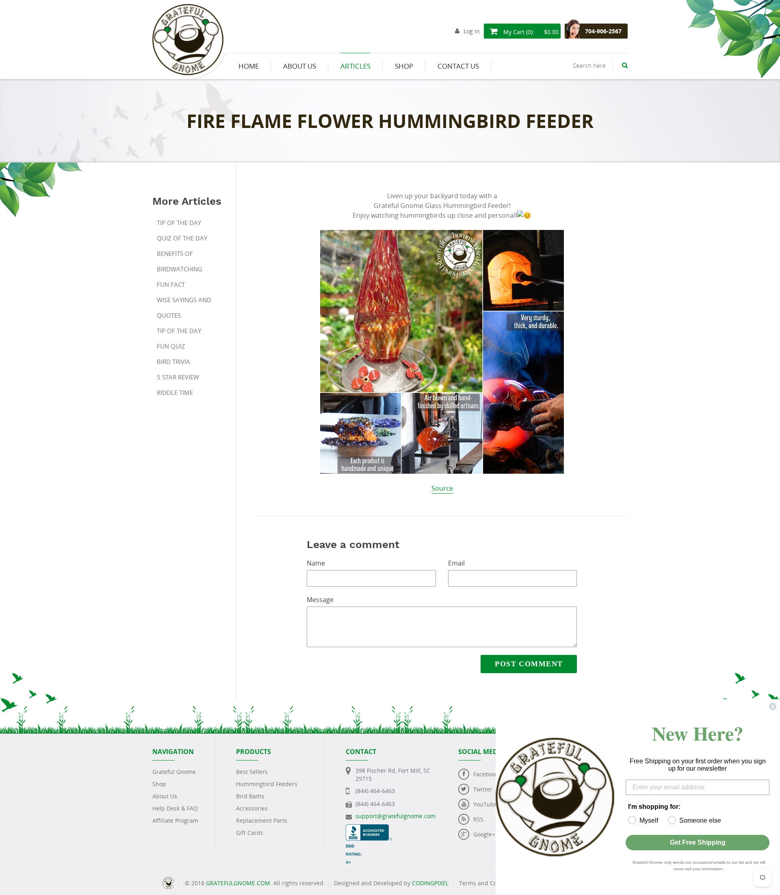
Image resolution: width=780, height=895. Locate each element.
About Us (164, 796)
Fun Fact (171, 284)
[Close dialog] (773, 706)
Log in (472, 31)
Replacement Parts (261, 820)
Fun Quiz (171, 346)
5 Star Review (178, 377)
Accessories (252, 808)
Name (316, 563)
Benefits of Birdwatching (179, 261)
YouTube (485, 804)
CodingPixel (430, 883)
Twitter (482, 789)
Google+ (484, 834)
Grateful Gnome (174, 772)
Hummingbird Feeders (266, 784)
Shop (159, 784)
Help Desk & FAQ (175, 808)
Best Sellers (252, 772)
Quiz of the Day (182, 238)
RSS (478, 819)
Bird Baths (250, 796)
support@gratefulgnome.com (395, 816)
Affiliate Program (175, 820)
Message (320, 599)
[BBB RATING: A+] (369, 828)
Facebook (485, 774)
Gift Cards (249, 832)
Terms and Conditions (489, 883)
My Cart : (530, 32)
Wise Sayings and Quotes (184, 307)
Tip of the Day (179, 223)
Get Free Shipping (698, 842)
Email (456, 563)
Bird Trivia (173, 362)
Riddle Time (175, 392)
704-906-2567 (603, 31)
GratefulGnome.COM (238, 883)
